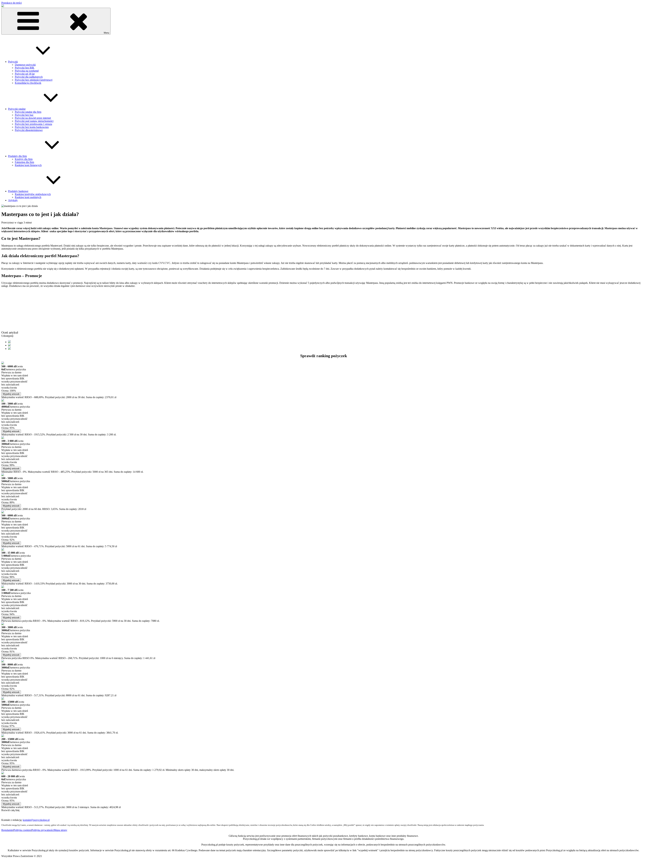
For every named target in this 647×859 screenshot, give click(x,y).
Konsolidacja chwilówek (28, 82)
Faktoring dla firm (24, 162)
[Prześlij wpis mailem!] (9, 348)
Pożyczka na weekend (27, 70)
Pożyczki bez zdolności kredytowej (33, 79)
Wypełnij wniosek (11, 394)
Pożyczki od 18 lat (25, 73)
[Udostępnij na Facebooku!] (9, 341)
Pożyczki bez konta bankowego (32, 127)
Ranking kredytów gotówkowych (33, 194)
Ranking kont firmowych (28, 165)
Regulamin (7, 830)
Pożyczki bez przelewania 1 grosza (33, 124)
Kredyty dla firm (24, 159)
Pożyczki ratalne (17, 108)
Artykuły (13, 200)
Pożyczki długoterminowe (29, 130)
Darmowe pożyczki (25, 64)
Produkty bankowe (18, 191)
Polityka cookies (22, 830)
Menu (106, 33)
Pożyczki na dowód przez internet (33, 118)
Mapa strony (60, 830)
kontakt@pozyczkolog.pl (36, 820)
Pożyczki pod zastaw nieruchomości (34, 121)
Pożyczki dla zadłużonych (29, 76)
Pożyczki (13, 61)
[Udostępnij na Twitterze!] (9, 345)
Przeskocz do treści (11, 2)
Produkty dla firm (17, 156)
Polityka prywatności (43, 830)
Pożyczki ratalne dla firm (28, 111)
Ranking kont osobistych (28, 197)
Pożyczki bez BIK (24, 67)
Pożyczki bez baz (24, 114)
